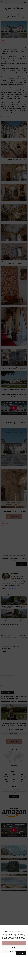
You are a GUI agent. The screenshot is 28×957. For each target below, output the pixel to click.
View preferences (14, 951)
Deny (14, 947)
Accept (14, 943)
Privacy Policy (10, 954)
